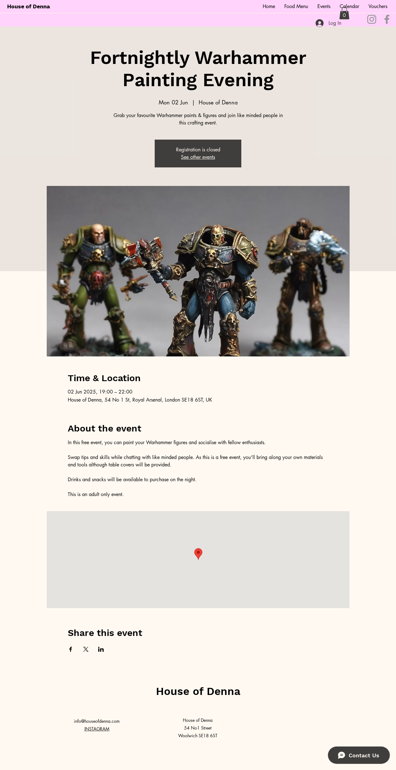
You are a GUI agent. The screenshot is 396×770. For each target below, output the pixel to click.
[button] (344, 13)
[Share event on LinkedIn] (101, 649)
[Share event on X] (86, 649)
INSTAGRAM (97, 729)
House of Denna (28, 6)
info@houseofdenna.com (97, 721)
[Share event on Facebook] (71, 649)
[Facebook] (387, 19)
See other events (198, 157)
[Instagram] (372, 19)
